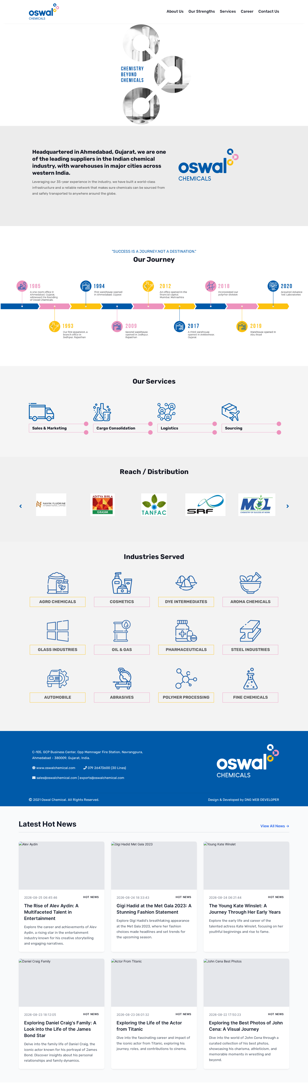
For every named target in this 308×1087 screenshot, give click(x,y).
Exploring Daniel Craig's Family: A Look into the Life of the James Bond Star (60, 1029)
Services (228, 11)
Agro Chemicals (57, 601)
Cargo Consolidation (116, 428)
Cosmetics (122, 601)
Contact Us (268, 11)
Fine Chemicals (250, 697)
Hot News (91, 897)
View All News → (274, 826)
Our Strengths (201, 11)
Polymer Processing (186, 697)
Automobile (57, 697)
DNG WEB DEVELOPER (262, 800)
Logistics (169, 428)
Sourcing (233, 428)
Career (247, 11)
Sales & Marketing (49, 428)
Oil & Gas (122, 649)
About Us (175, 11)
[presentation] (20, 506)
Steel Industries (250, 649)
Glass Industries (57, 649)
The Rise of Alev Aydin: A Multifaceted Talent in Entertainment (51, 912)
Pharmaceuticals (186, 649)
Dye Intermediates (186, 601)
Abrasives (122, 697)
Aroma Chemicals (250, 601)
